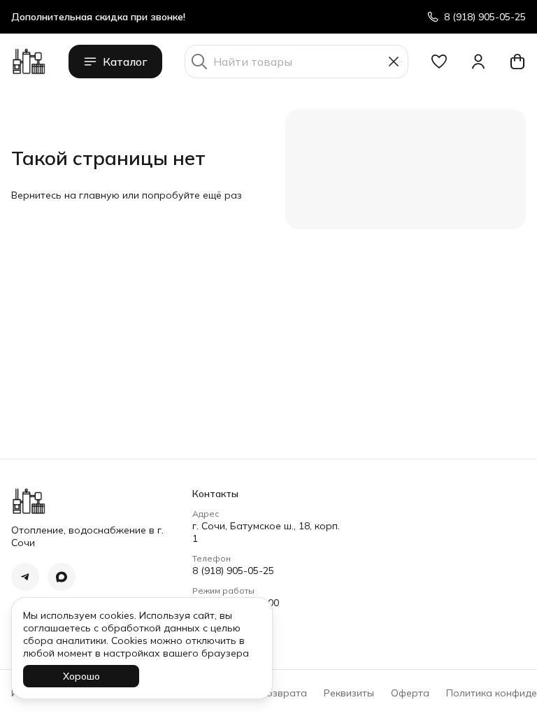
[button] (439, 61)
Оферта (410, 693)
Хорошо (81, 676)
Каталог (125, 62)
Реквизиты (349, 693)
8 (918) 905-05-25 (233, 570)
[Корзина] (517, 61)
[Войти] (478, 61)
